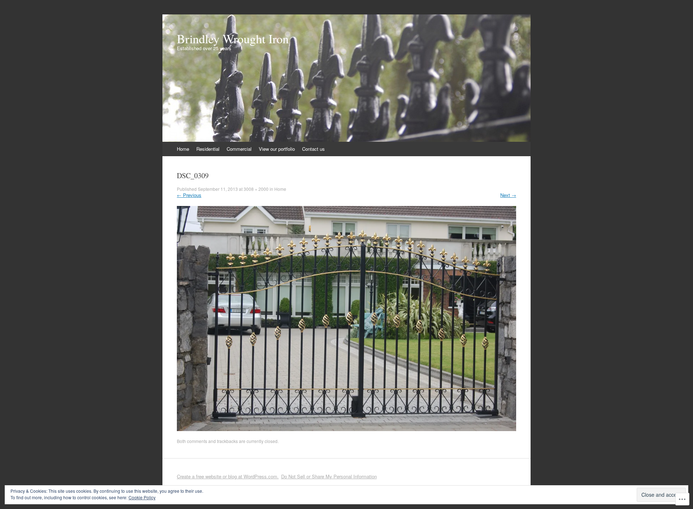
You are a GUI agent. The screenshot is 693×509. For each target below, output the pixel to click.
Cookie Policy (142, 497)
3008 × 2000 (256, 189)
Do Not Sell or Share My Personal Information (329, 476)
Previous (189, 195)
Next (508, 195)
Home (183, 148)
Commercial (239, 148)
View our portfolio (277, 148)
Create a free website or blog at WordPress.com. (228, 476)
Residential (207, 148)
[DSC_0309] (346, 429)
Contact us (313, 148)
